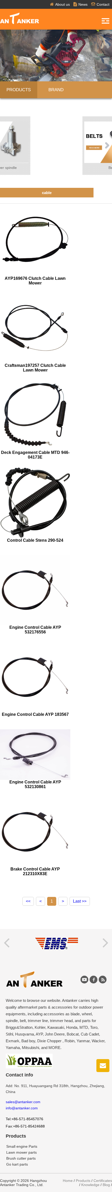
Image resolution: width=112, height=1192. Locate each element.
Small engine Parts (21, 1146)
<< (28, 901)
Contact (103, 4)
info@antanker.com (22, 1108)
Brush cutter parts (21, 1158)
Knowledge (90, 1185)
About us (62, 4)
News (83, 4)
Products (19, 89)
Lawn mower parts (21, 1152)
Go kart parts (17, 1164)
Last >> (79, 901)
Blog (106, 1185)
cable (47, 192)
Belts (57, 168)
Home (68, 1181)
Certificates (103, 1181)
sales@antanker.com (23, 1102)
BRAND (56, 89)
